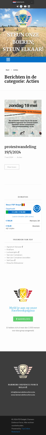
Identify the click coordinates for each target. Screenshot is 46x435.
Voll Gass (10, 260)
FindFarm (10, 249)
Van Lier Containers (14, 255)
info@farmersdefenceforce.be (23, 392)
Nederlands (20, 2)
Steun (13, 205)
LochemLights (12, 252)
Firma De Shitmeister (15, 263)
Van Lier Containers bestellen (18, 257)
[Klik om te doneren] (37, 209)
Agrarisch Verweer (14, 247)
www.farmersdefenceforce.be (23, 395)
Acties (19, 157)
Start (7, 70)
